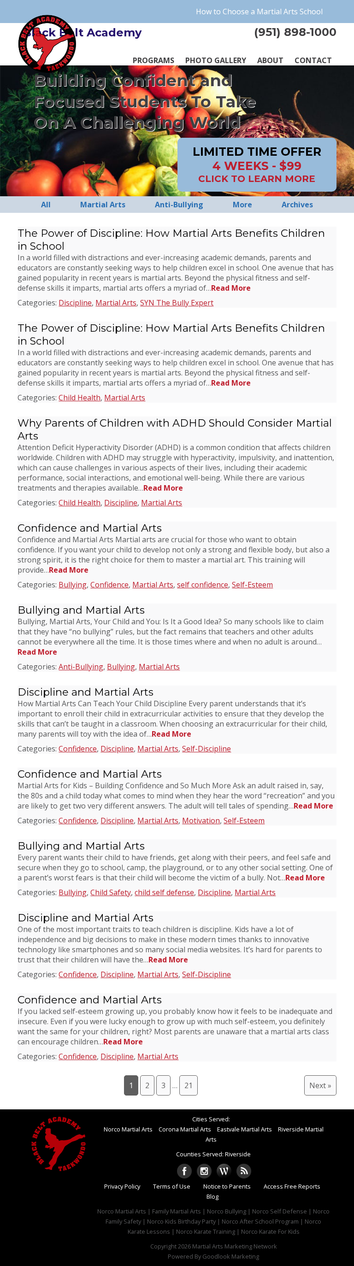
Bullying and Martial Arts (81, 610)
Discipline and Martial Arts (85, 692)
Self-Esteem (252, 585)
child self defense (164, 892)
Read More (231, 288)
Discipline (75, 303)
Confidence (109, 585)
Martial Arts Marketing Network (234, 1246)
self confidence (202, 585)
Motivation (201, 820)
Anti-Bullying (81, 667)
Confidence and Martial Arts (90, 528)
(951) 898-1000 (295, 32)
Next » (320, 1085)
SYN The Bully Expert (176, 303)
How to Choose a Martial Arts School (259, 11)
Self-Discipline (206, 749)
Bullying (73, 585)
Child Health (79, 398)
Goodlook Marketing (230, 1256)
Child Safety (110, 892)
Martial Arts (115, 303)
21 (188, 1085)
